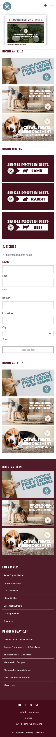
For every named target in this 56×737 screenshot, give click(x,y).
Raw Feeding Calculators (28, 724)
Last (4, 289)
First (4, 275)
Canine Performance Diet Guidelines (22, 647)
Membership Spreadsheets (17, 670)
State (5, 339)
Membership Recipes (14, 662)
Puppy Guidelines (12, 583)
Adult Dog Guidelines (14, 575)
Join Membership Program (17, 677)
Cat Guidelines (11, 590)
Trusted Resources (28, 712)
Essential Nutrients (13, 606)
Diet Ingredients (11, 613)
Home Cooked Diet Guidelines (19, 639)
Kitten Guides (10, 598)
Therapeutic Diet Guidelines (17, 654)
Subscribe (28, 349)
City (4, 327)
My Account (9, 685)
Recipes (28, 718)
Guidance (8, 621)
